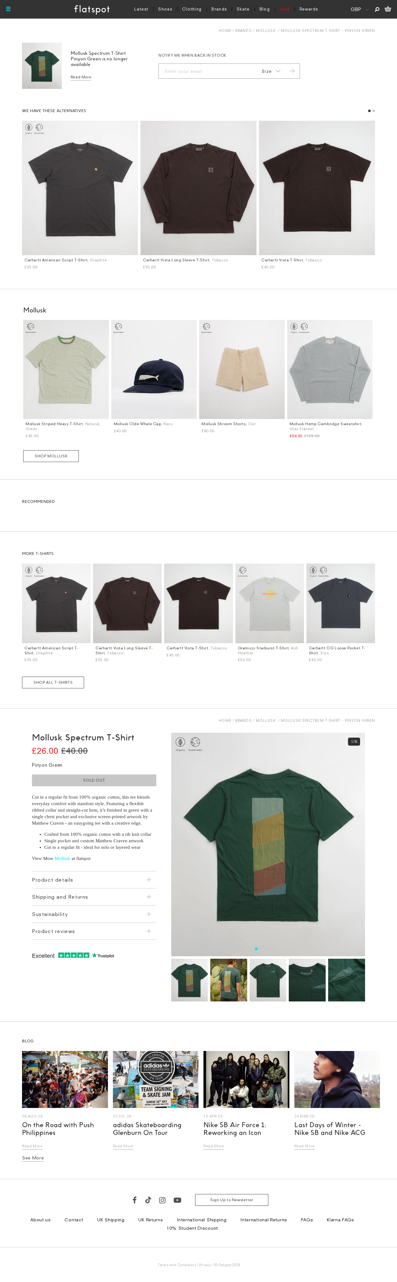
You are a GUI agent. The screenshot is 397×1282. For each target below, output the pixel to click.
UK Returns (150, 1219)
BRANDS (243, 30)
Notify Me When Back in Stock (192, 55)
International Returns (263, 1219)
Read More (81, 77)
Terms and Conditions (177, 1265)
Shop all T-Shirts (53, 682)
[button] (369, 111)
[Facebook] (134, 1200)
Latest (141, 9)
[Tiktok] (148, 1200)
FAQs (307, 1219)
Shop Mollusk (51, 456)
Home (225, 30)
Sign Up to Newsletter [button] (231, 1199)
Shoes (165, 9)
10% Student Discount (192, 1228)
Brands (219, 9)
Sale (285, 9)
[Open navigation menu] (8, 9)
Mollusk (266, 30)
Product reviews (53, 931)
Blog (265, 9)
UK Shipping (111, 1219)
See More (33, 1157)
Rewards (309, 9)
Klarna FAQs (340, 1219)
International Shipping (201, 1219)
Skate (243, 9)
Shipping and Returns (60, 897)
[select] (269, 71)
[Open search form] (377, 9)
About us (40, 1219)
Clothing (192, 9)
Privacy (205, 1265)
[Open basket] (388, 9)
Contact (74, 1219)
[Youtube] (178, 1200)
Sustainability (50, 914)
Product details (53, 880)
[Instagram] (162, 1200)
